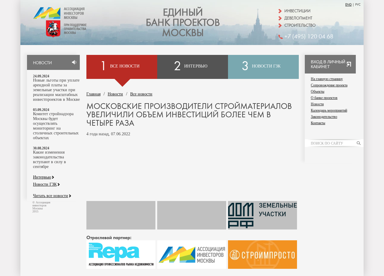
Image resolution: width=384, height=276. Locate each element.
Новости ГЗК (45, 184)
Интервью (42, 177)
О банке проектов (324, 98)
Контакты (318, 123)
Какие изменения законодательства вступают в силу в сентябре (49, 159)
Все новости (141, 94)
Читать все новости (50, 196)
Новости (115, 94)
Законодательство (324, 117)
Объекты (317, 91)
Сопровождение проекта (329, 85)
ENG (348, 4)
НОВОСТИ (42, 63)
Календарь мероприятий (329, 110)
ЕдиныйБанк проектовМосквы (183, 23)
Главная (93, 94)
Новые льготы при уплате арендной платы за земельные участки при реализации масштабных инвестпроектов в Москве (56, 90)
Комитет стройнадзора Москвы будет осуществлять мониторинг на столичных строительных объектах (56, 126)
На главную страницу (327, 79)
